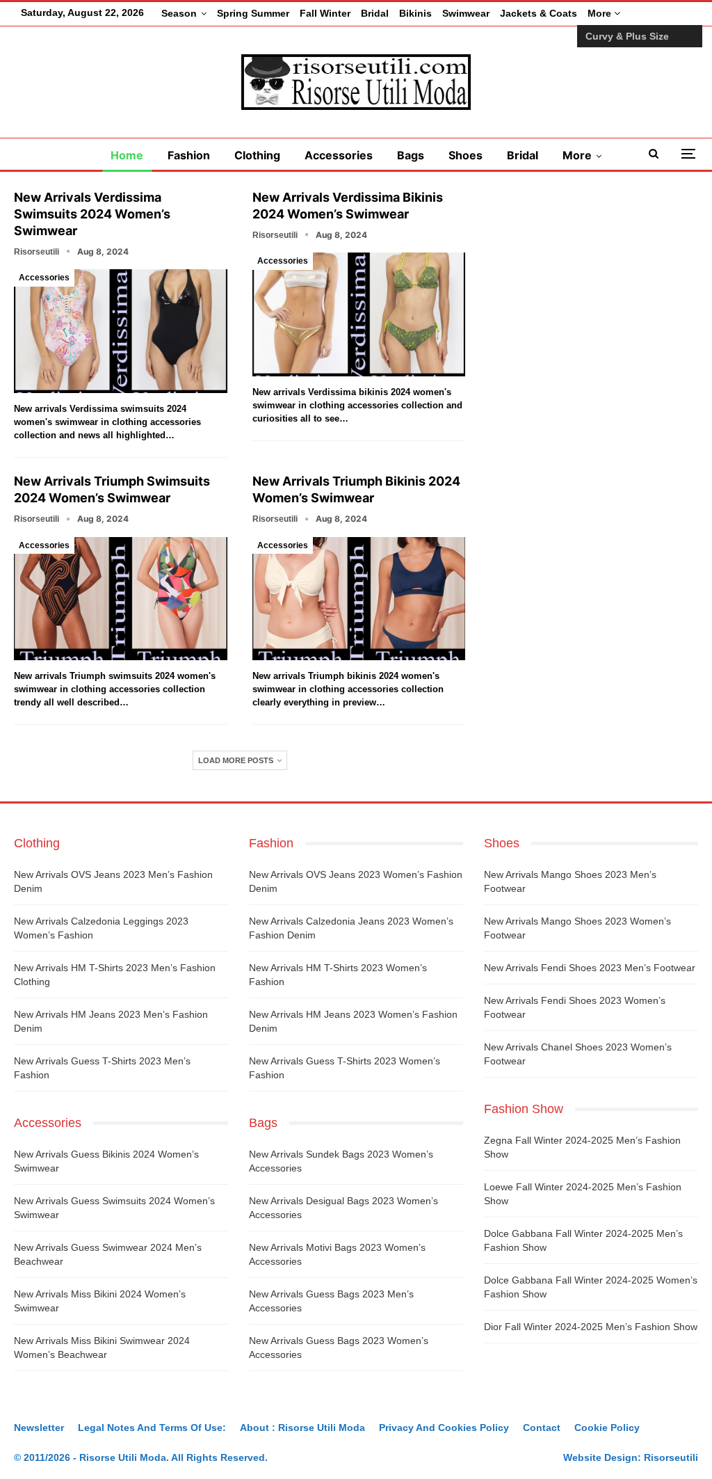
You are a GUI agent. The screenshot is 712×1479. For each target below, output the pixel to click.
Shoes (465, 155)
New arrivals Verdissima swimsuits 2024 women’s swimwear (92, 214)
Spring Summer (253, 13)
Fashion (189, 155)
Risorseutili (671, 1457)
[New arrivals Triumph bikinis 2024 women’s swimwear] (359, 599)
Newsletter (39, 1427)
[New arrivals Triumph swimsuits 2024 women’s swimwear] (120, 599)
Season (179, 13)
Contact (541, 1427)
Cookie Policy (607, 1427)
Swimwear (466, 13)
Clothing (257, 155)
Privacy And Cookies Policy (444, 1427)
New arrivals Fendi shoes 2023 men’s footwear (589, 967)
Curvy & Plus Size (627, 36)
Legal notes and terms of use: (152, 1427)
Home (127, 155)
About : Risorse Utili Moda (302, 1427)
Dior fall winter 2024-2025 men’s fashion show (590, 1326)
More (601, 13)
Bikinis (415, 13)
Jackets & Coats (538, 13)
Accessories (339, 155)
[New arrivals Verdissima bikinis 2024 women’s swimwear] (359, 314)
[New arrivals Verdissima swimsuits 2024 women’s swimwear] (120, 331)
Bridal (375, 13)
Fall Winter (325, 13)
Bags (410, 155)
